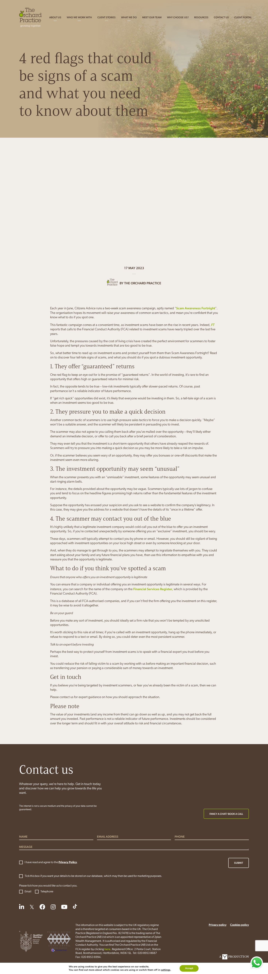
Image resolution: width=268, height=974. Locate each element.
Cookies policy (239, 924)
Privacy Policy (68, 862)
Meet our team (152, 17)
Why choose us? (178, 17)
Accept (189, 968)
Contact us (221, 17)
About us (55, 17)
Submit (238, 862)
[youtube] (64, 907)
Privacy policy (217, 924)
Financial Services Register (152, 589)
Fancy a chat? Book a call (226, 813)
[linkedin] (21, 907)
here (107, 949)
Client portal (243, 17)
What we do (129, 17)
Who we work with (79, 17)
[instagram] (53, 907)
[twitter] (32, 907)
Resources (201, 17)
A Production (234, 956)
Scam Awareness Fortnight (195, 308)
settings (165, 970)
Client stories (106, 17)
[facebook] (42, 907)
